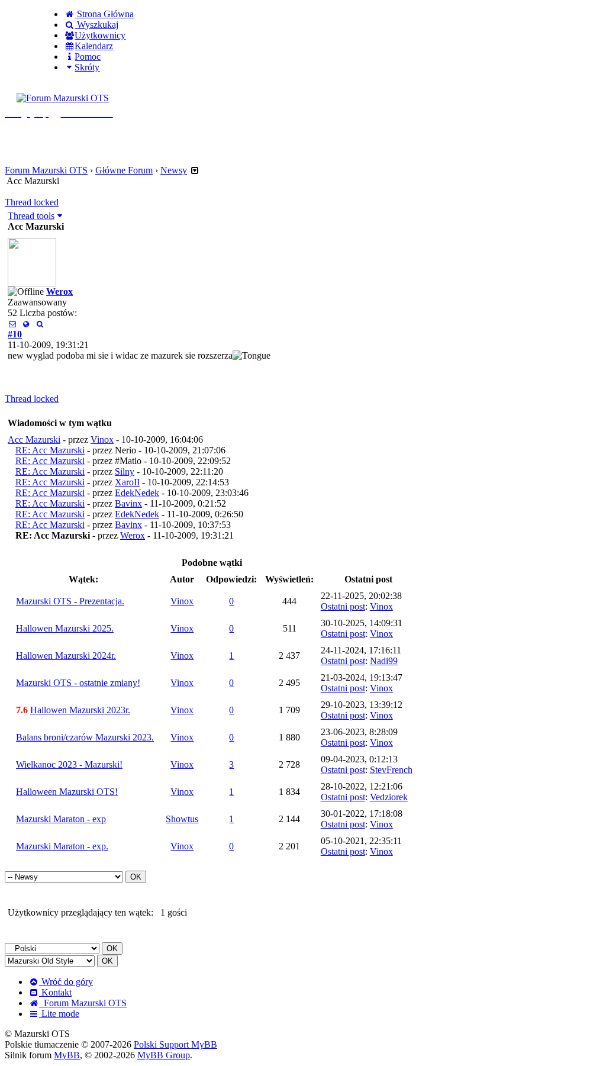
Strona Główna (104, 14)
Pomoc (88, 56)
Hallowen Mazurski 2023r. (80, 710)
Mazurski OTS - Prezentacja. (70, 601)
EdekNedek (137, 493)
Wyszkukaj (96, 25)
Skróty (87, 67)
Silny (124, 471)
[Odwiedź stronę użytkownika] (25, 323)
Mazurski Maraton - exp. (62, 846)
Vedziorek (389, 797)
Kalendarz (94, 46)
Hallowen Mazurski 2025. (65, 628)
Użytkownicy (100, 35)
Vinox (102, 439)
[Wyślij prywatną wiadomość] (12, 323)
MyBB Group (163, 1055)
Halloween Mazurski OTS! (67, 792)
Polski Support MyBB (175, 1044)
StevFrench (391, 770)
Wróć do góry (66, 982)
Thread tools (31, 216)
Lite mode (59, 1014)
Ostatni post (343, 606)
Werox (59, 291)
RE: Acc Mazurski (50, 450)
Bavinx (128, 503)
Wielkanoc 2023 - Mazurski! (69, 764)
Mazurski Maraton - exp (61, 819)
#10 (15, 334)
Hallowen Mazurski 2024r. (66, 655)
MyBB (67, 1055)
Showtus (182, 819)
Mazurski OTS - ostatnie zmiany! (78, 683)
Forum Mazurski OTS (46, 170)
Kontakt (55, 992)
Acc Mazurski (34, 439)
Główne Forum (124, 170)
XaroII (127, 482)
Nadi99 (384, 661)
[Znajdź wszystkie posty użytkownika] (40, 323)
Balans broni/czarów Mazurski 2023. (85, 737)
